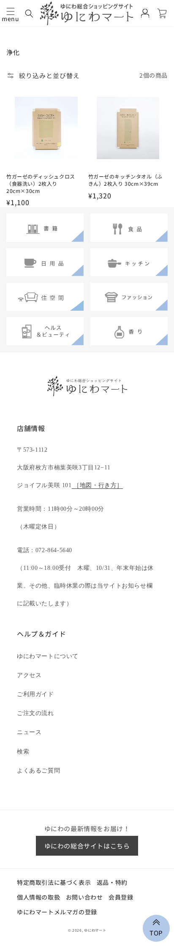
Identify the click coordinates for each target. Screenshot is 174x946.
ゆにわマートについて (48, 656)
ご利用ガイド (35, 694)
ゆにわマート (95, 929)
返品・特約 (112, 882)
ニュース (29, 732)
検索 (23, 751)
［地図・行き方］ (97, 485)
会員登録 (121, 897)
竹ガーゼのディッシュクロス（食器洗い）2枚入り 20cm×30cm (40, 183)
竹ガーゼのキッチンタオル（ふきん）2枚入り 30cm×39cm (125, 180)
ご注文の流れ (35, 713)
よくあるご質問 (38, 770)
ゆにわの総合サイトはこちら (87, 845)
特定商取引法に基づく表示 (54, 882)
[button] (10, 11)
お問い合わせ (84, 897)
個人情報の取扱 (38, 897)
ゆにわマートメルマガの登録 (57, 912)
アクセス (29, 675)
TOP (156, 932)
